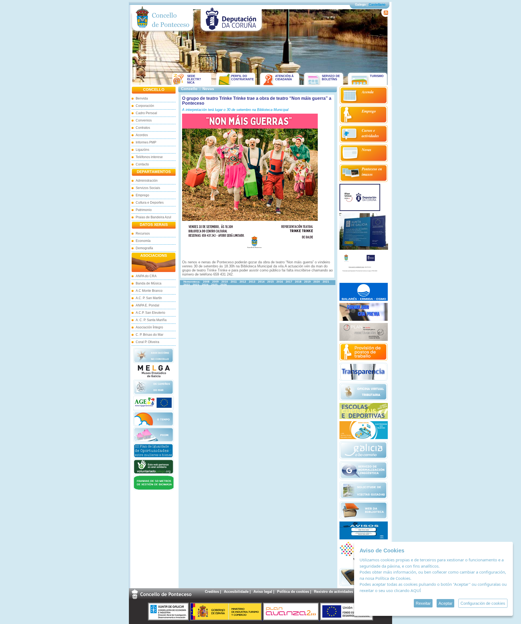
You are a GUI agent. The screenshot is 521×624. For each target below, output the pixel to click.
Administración (147, 181)
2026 (223, 284)
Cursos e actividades (370, 133)
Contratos (143, 128)
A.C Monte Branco (149, 291)
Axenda (368, 92)
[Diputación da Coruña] (231, 32)
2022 (186, 284)
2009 (215, 281)
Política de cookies (293, 592)
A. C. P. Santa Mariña (151, 320)
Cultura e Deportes (150, 202)
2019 (307, 281)
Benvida (142, 98)
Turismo (377, 76)
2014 (261, 281)
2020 (316, 281)
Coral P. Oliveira (147, 342)
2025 (214, 284)
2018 (298, 281)
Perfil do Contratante (240, 77)
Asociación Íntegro (149, 327)
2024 (205, 284)
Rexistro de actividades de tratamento (345, 592)
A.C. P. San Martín (149, 298)
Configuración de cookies (482, 603)
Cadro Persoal (146, 113)
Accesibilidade (236, 592)
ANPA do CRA (146, 276)
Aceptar (445, 603)
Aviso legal (262, 592)
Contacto (142, 164)
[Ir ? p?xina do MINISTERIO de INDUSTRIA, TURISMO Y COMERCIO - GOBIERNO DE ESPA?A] (226, 619)
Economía (143, 241)
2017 (289, 281)
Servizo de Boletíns (331, 77)
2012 (243, 281)
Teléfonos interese (149, 157)
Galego (360, 5)
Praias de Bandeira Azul (153, 217)
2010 (224, 281)
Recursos (143, 233)
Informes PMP (146, 142)
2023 (196, 284)
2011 (234, 281)
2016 (280, 281)
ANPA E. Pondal (147, 305)
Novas (366, 149)
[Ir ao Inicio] (162, 32)
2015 (270, 281)
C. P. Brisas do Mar (149, 335)
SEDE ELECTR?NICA (194, 79)
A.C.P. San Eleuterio (150, 313)
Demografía (144, 248)
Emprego (142, 195)
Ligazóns (142, 150)
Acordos (142, 135)
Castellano (377, 5)
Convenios (144, 120)
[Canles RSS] (385, 16)
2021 (326, 281)
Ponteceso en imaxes (372, 171)
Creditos (212, 592)
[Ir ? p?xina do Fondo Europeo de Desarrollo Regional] (346, 619)
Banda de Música (148, 283)
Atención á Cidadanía (284, 77)
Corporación (145, 106)
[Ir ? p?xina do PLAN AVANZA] (291, 619)
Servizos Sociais (148, 188)
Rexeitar (423, 603)
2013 (252, 281)
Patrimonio (144, 210)
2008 (206, 281)
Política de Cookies (392, 578)
